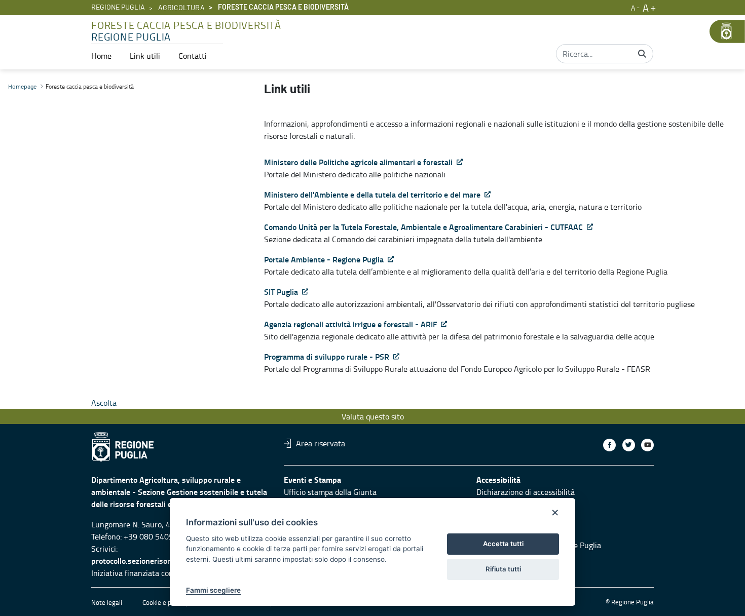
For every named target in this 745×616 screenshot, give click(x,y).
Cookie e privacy (165, 602)
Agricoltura (181, 8)
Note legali (106, 602)
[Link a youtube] (647, 445)
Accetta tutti (503, 544)
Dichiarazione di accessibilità (525, 491)
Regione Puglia (118, 7)
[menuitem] (101, 56)
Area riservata (320, 443)
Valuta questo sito (373, 416)
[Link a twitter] (628, 445)
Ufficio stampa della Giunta (330, 491)
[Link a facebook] (609, 445)
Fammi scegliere (213, 590)
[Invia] (642, 54)
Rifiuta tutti (503, 569)
